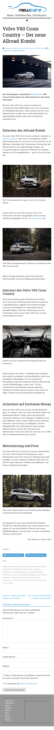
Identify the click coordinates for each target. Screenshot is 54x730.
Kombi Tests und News (21, 48)
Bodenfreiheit (34, 567)
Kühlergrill (6, 575)
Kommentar (8, 618)
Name (6, 647)
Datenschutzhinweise (29, 684)
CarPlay (43, 567)
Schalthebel (15, 577)
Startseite (8, 708)
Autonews (8, 48)
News (7, 715)
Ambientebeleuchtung (10, 567)
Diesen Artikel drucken (37, 555)
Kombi (34, 94)
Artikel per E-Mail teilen (14, 555)
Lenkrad (14, 575)
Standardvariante (35, 218)
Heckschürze (7, 572)
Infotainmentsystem (20, 572)
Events (7, 717)
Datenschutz (9, 703)
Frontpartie (18, 569)
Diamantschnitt (8, 569)
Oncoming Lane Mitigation (27, 575)
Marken (7, 710)
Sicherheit (36, 577)
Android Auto (24, 567)
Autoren (8, 706)
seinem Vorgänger (10, 139)
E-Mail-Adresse (9, 657)
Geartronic (37, 569)
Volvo (40, 94)
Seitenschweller (26, 577)
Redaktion (21, 51)
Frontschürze (27, 569)
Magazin (8, 720)
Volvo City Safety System (21, 580)
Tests (7, 713)
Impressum (9, 701)
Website (6, 666)
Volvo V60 (34, 580)
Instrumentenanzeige (35, 572)
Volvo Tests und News (37, 48)
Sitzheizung (7, 580)
